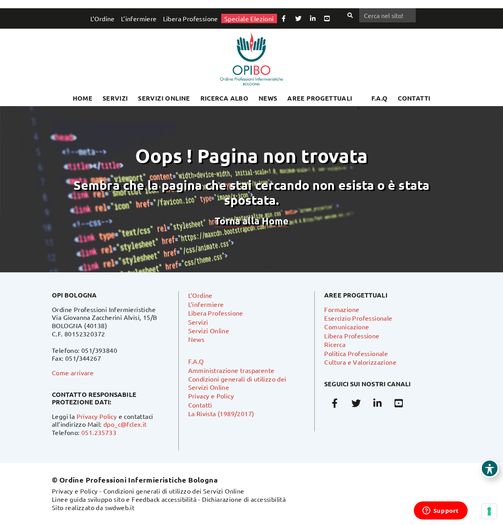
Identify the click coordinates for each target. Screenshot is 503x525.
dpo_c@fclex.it (125, 424)
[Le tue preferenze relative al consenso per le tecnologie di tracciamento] (489, 511)
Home (83, 98)
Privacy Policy (97, 416)
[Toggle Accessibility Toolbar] (489, 468)
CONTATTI (414, 98)
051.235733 (98, 432)
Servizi (115, 98)
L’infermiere (139, 18)
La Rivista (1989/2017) (221, 413)
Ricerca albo (224, 98)
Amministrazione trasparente (231, 370)
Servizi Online (164, 98)
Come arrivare (73, 372)
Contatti (200, 405)
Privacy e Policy (211, 396)
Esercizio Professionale (358, 318)
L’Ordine (102, 18)
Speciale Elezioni (249, 18)
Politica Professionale (356, 353)
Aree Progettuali (319, 98)
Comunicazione (346, 326)
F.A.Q (379, 98)
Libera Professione (190, 18)
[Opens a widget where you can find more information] (440, 511)
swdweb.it (120, 507)
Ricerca (334, 344)
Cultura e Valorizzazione (360, 362)
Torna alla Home (251, 221)
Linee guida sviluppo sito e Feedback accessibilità (124, 499)
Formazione (341, 309)
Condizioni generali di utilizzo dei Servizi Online (173, 491)
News (268, 98)
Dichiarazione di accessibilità (244, 499)
